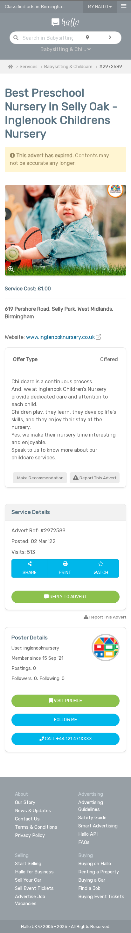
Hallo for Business (34, 872)
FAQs (84, 842)
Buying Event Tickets (101, 896)
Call (68, 739)
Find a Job (89, 888)
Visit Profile (67, 700)
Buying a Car (91, 880)
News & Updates (33, 810)
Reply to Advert (68, 596)
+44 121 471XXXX (74, 739)
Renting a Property (98, 872)
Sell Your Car (28, 880)
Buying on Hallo (94, 863)
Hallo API (88, 834)
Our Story (25, 802)
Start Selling (28, 863)
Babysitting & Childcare (68, 66)
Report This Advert (97, 478)
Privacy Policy (30, 835)
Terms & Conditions (36, 827)
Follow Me (65, 719)
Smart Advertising (98, 826)
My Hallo (98, 7)
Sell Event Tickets (34, 888)
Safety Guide (92, 817)
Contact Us (27, 819)
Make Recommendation (40, 478)
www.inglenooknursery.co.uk (60, 337)
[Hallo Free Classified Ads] (65, 22)
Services (29, 66)
